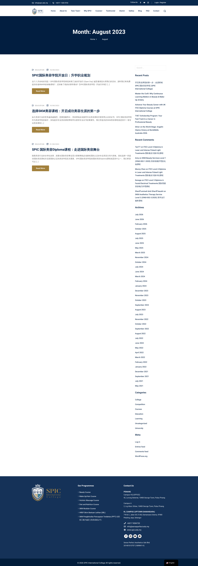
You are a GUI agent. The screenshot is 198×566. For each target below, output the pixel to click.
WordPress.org (141, 456)
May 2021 (139, 386)
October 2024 (140, 262)
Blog (140, 11)
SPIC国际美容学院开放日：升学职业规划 (61, 75)
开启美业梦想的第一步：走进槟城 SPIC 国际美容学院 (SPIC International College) (149, 85)
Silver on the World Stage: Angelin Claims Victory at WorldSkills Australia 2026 (149, 130)
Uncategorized (141, 423)
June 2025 (139, 243)
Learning (138, 418)
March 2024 (140, 276)
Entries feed (140, 446)
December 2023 (141, 290)
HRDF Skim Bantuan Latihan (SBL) (92, 512)
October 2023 (140, 300)
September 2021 (142, 376)
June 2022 (139, 343)
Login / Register (160, 2)
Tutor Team (75, 11)
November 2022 (141, 319)
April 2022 (139, 352)
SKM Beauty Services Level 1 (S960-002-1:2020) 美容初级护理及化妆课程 (150, 161)
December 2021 (141, 371)
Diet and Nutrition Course (89, 504)
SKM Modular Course (87, 508)
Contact (156, 11)
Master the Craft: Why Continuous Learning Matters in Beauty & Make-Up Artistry (150, 96)
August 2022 (140, 333)
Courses (98, 11)
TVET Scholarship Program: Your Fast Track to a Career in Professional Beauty (148, 118)
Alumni (122, 11)
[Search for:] (150, 67)
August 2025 (140, 233)
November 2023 (141, 295)
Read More (40, 91)
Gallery (131, 11)
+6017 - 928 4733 (61, 3)
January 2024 (140, 286)
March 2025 (140, 252)
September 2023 (142, 305)
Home (53, 11)
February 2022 (141, 362)
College (138, 399)
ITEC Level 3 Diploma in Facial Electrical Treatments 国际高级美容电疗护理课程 (150, 183)
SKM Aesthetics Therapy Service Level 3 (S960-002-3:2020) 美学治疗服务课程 (150, 197)
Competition (140, 404)
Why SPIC (87, 11)
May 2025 (139, 248)
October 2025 (140, 228)
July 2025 (139, 238)
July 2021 (139, 381)
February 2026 (141, 224)
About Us (63, 11)
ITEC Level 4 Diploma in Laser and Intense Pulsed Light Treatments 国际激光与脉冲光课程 (149, 150)
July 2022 (139, 338)
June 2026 (139, 219)
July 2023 (139, 314)
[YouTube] (144, 2)
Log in (137, 442)
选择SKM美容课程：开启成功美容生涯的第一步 (66, 111)
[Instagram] (148, 2)
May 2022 (139, 347)
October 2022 (140, 324)
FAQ (147, 11)
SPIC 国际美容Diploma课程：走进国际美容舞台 (66, 149)
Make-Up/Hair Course (87, 496)
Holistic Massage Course (89, 500)
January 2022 (140, 366)
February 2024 (141, 281)
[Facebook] (140, 2)
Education (39, 70)
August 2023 (140, 309)
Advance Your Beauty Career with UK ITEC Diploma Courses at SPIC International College (150, 107)
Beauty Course (85, 492)
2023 (100, 39)
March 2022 (140, 357)
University (139, 428)
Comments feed (141, 451)
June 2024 (139, 271)
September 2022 (142, 328)
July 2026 (139, 214)
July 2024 (139, 267)
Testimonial (110, 11)
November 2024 (141, 257)
